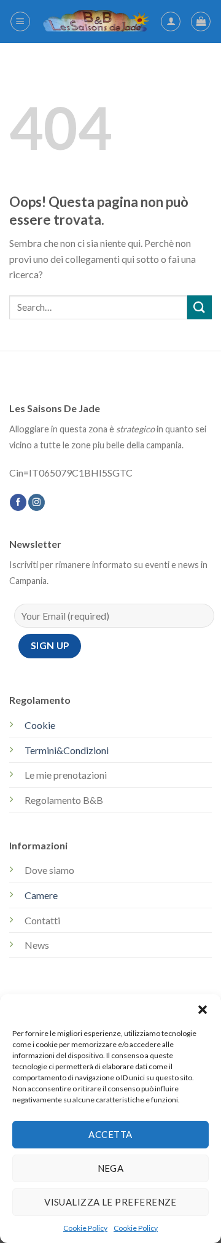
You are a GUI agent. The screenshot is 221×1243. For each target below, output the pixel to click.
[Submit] (199, 307)
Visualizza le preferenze (110, 1201)
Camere (41, 895)
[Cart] (201, 21)
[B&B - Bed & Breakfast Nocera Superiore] (95, 21)
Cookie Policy (85, 1228)
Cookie (40, 725)
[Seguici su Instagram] (36, 502)
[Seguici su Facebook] (18, 502)
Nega (111, 1168)
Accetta (110, 1134)
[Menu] (20, 21)
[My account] (170, 21)
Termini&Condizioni (67, 750)
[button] (202, 1009)
